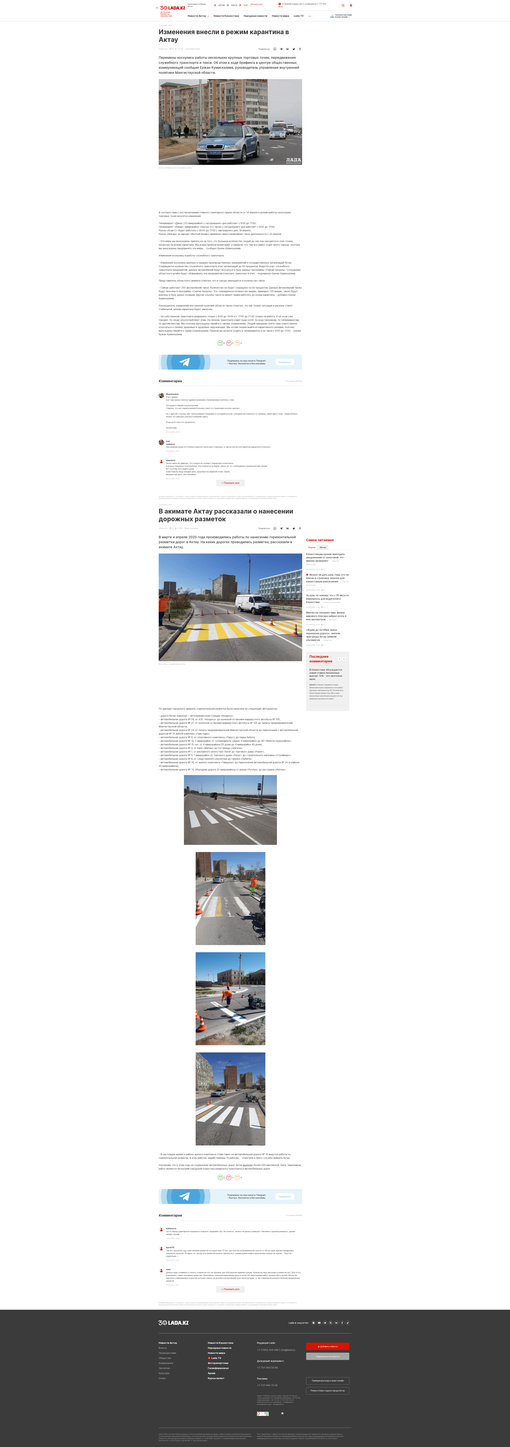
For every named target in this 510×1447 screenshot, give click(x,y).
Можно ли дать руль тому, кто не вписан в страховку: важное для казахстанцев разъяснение (327, 579)
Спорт (162, 1378)
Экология (164, 1368)
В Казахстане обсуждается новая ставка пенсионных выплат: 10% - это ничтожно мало (325, 674)
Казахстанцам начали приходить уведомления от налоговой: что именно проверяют (325, 559)
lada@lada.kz (278, 1404)
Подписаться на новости (327, 1356)
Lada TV (299, 15)
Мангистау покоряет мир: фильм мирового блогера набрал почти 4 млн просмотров (326, 616)
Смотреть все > (256, 5)
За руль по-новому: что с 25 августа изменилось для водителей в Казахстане (327, 598)
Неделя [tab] (311, 547)
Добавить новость (329, 1346)
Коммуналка (166, 1363)
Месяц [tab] (323, 547)
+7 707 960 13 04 (267, 1385)
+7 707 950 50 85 (267, 1367)
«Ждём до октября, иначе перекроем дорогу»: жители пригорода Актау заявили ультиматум (323, 634)
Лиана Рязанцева (191, 528)
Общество (163, 49)
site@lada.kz (288, 1350)
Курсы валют (216, 1378)
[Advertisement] (230, 192)
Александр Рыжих (192, 49)
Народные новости (255, 15)
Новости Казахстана (226, 15)
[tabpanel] (327, 599)
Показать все (231, 482)
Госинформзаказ (218, 1368)
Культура (164, 1373)
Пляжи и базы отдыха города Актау (328, 1390)
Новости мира (280, 15)
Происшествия (167, 1353)
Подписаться (285, 362)
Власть (163, 1348)
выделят (248, 1165)
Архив (211, 1373)
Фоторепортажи (218, 1363)
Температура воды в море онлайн (328, 1380)
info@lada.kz (288, 1402)
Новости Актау (197, 15)
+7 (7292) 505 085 (268, 1350)
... (309, 15)
